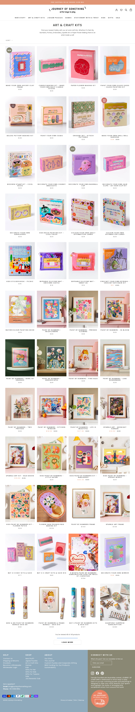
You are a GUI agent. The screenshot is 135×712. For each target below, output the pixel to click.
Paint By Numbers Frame (83, 524)
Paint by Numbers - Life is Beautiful (83, 428)
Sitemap (81, 700)
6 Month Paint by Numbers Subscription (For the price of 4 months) (83, 574)
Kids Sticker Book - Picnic (20, 281)
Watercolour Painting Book (20, 330)
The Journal (49, 661)
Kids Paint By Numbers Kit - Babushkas (83, 476)
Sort (8, 40)
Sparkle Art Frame (115, 524)
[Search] (126, 10)
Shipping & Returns (11, 661)
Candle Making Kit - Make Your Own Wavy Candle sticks (51, 87)
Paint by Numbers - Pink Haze (83, 379)
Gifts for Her (31, 670)
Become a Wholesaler (12, 665)
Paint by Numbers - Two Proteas (20, 428)
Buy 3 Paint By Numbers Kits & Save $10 (83, 624)
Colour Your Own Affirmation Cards (114, 233)
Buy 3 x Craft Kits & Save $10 (51, 573)
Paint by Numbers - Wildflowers (51, 330)
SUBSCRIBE (96, 667)
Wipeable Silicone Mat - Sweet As (83, 282)
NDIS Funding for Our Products (57, 665)
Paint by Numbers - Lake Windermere (115, 379)
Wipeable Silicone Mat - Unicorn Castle (52, 282)
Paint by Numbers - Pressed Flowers (83, 330)
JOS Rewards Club (33, 678)
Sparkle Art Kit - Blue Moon (20, 476)
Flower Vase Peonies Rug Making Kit (51, 525)
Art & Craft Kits (32, 663)
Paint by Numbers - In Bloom (115, 330)
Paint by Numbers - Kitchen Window (51, 428)
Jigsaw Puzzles (32, 661)
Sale (27, 676)
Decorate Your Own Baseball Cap (83, 185)
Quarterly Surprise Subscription (115, 624)
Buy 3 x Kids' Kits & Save (20, 573)
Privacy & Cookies (66, 700)
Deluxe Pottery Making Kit (20, 136)
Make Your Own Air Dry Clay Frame (20, 86)
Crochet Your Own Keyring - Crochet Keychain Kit (115, 282)
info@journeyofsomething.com (19, 686)
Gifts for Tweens (32, 674)
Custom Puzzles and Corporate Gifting (61, 663)
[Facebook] (97, 673)
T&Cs (75, 700)
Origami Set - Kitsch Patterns (83, 136)
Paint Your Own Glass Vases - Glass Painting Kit (115, 86)
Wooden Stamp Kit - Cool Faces (20, 185)
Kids (27, 667)
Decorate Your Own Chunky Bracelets (52, 185)
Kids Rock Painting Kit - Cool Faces (51, 233)
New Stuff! (30, 658)
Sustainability (50, 667)
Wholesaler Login (10, 667)
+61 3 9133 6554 (14, 689)
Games (28, 665)
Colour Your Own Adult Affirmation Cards (83, 233)
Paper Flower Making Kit (83, 85)
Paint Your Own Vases (52, 136)
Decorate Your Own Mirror (115, 573)
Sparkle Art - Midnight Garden (114, 428)
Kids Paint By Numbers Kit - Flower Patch (20, 525)
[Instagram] (92, 673)
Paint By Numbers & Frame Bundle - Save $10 (52, 624)
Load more (67, 642)
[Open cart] (131, 10)
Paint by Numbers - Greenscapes (51, 379)
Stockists (7, 663)
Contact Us (8, 658)
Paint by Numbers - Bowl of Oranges (20, 379)
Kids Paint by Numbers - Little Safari (52, 476)
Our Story (49, 658)
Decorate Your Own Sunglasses (20, 233)
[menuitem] (20, 17)
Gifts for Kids (31, 672)
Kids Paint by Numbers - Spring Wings (115, 476)
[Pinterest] (102, 673)
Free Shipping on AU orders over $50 (67, 2)
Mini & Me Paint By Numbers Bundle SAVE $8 (20, 624)
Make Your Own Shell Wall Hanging (115, 136)
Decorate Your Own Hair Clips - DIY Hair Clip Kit (115, 185)
